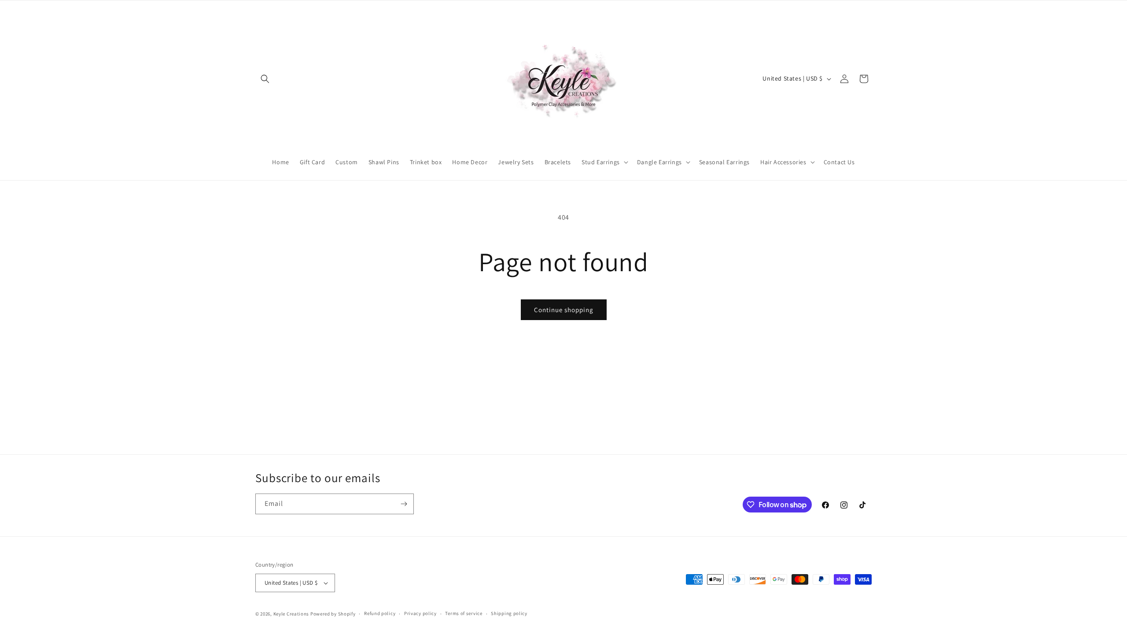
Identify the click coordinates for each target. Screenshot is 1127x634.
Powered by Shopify (333, 614)
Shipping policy (509, 613)
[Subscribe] (403, 504)
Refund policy (379, 613)
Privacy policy (420, 613)
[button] (265, 78)
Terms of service (463, 613)
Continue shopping (563, 310)
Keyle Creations (291, 614)
